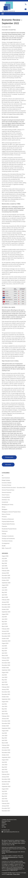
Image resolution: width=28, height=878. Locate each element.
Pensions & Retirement (8, 519)
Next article (8, 464)
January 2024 (5, 631)
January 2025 (5, 602)
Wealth (3, 545)
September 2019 (6, 757)
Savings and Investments (8, 538)
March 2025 (5, 597)
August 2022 (5, 672)
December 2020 (6, 721)
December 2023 (6, 633)
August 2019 (5, 759)
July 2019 (4, 762)
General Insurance (6, 492)
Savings (4, 533)
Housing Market (6, 497)
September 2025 (6, 582)
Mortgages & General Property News (11, 511)
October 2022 (5, 667)
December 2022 (6, 662)
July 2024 (4, 616)
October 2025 (5, 580)
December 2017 (6, 808)
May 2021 (4, 708)
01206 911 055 (6, 830)
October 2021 (5, 696)
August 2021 (5, 701)
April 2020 (4, 740)
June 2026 (4, 561)
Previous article (9, 457)
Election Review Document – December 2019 (13, 487)
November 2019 (6, 752)
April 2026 (4, 565)
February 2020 (5, 745)
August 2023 (5, 643)
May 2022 (4, 679)
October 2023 (5, 638)
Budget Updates (6, 480)
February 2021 (5, 716)
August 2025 (5, 585)
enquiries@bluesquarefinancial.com (11, 831)
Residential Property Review (9, 528)
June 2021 (4, 706)
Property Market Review (8, 521)
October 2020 (5, 725)
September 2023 (6, 641)
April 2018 (4, 798)
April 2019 (4, 769)
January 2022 (5, 689)
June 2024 (4, 619)
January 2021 (5, 718)
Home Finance (5, 494)
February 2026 (5, 570)
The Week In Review (7, 541)
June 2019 (4, 764)
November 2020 (6, 723)
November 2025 (6, 578)
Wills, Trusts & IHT (6, 548)
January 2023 (5, 660)
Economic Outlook (6, 482)
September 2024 (6, 611)
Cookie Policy (9, 874)
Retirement (4, 531)
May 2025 (4, 592)
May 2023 (4, 650)
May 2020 (4, 738)
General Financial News (8, 490)
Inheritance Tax (6, 499)
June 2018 (4, 793)
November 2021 (6, 694)
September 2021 (6, 699)
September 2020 (6, 728)
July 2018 (4, 791)
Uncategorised (5, 543)
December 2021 (6, 692)
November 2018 (6, 781)
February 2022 (5, 687)
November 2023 (6, 636)
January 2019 (5, 776)
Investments (5, 502)
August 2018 (5, 789)
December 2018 (6, 779)
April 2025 (4, 594)
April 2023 (4, 653)
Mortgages (4, 509)
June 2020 (4, 735)
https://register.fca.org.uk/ (11, 851)
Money (3, 507)
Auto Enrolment (6, 477)
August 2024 (5, 614)
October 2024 (5, 609)
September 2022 (6, 670)
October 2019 (5, 755)
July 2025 (4, 587)
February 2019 (5, 774)
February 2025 (5, 599)
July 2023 (4, 645)
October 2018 (5, 784)
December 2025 (6, 575)
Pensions (4, 516)
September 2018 (6, 786)
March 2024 (5, 626)
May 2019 (4, 767)
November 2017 (6, 810)
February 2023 (5, 658)
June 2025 (4, 590)
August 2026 (5, 556)
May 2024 (4, 621)
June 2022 (4, 677)
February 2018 (5, 803)
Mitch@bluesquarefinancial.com (10, 857)
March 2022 (5, 684)
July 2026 (4, 558)
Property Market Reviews (8, 524)
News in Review (6, 514)
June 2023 (4, 648)
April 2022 (4, 682)
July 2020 (4, 733)
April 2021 (4, 711)
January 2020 (5, 747)
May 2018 (4, 796)
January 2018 (5, 806)
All (2, 475)
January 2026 (5, 573)
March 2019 (5, 772)
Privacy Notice (16, 874)
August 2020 (5, 730)
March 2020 (5, 742)
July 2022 (4, 675)
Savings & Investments (7, 536)
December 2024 (6, 604)
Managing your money (7, 504)
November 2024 (6, 607)
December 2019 (6, 750)
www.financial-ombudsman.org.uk (14, 868)
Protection (4, 526)
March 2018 (5, 801)
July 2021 (4, 704)
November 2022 (6, 665)
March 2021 (5, 713)
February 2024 (5, 628)
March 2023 (5, 655)
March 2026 (5, 568)
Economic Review (6, 485)
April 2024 (4, 624)
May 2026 (4, 563)
